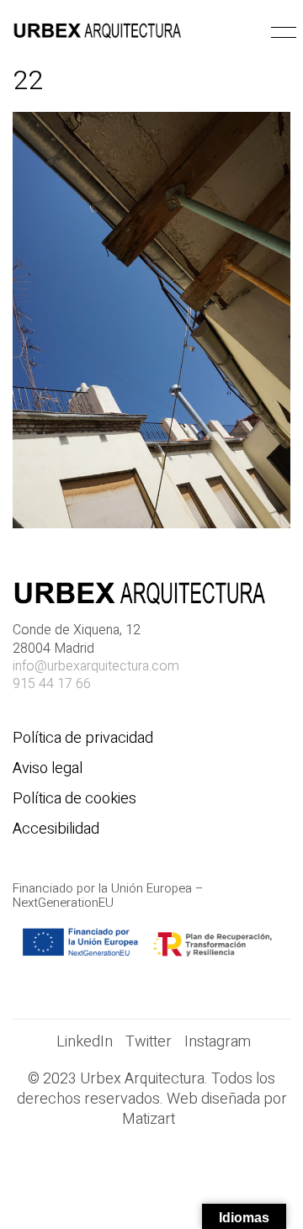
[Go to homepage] (97, 33)
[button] (280, 33)
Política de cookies (74, 799)
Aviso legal (47, 769)
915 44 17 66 (52, 684)
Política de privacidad (83, 738)
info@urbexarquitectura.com (96, 666)
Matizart (152, 1120)
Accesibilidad (56, 829)
